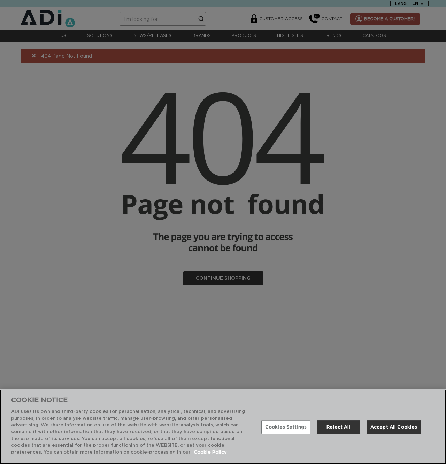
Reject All (338, 427)
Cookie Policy (210, 452)
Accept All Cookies (393, 427)
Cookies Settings (286, 427)
